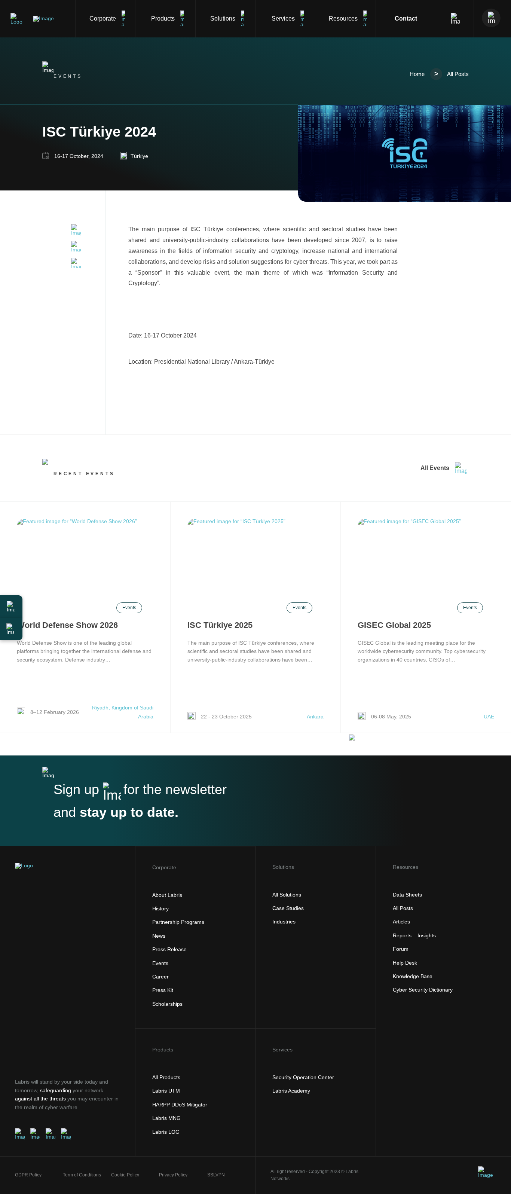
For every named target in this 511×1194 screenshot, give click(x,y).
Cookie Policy (125, 1175)
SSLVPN (216, 1175)
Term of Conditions (82, 1175)
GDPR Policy (28, 1175)
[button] (11, 606)
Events (129, 607)
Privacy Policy (173, 1175)
